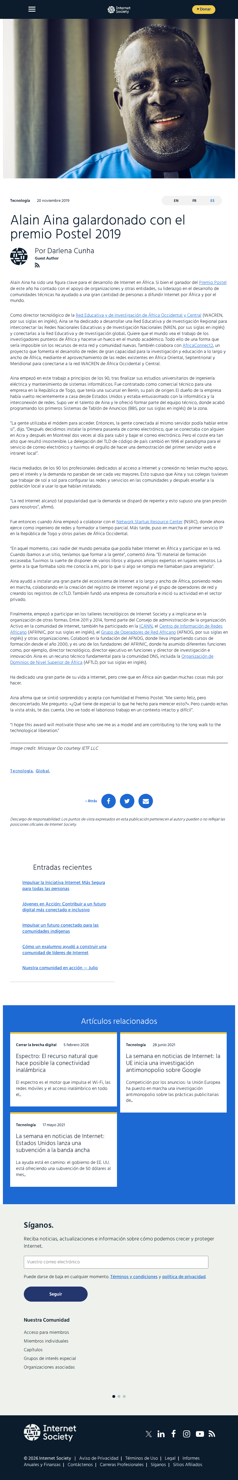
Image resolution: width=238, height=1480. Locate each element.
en (176, 201)
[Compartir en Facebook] (108, 801)
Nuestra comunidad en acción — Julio (60, 968)
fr (194, 201)
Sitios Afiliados (187, 1465)
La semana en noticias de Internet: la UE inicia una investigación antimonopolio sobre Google (173, 1063)
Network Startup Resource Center (149, 522)
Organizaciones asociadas (49, 1367)
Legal (170, 1458)
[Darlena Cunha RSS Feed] (37, 265)
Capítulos (33, 1350)
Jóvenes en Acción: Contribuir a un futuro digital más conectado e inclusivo (64, 907)
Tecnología (21, 771)
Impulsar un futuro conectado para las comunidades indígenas (60, 929)
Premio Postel (213, 283)
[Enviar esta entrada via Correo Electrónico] (145, 801)
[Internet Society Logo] (50, 1432)
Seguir (55, 1294)
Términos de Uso (141, 1458)
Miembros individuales (46, 1341)
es (212, 201)
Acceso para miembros (46, 1332)
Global (42, 771)
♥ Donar (204, 9)
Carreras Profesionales (122, 1465)
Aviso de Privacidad (98, 1458)
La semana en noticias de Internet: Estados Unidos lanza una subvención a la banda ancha (60, 1143)
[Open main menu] (31, 9)
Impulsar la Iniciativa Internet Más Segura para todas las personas (63, 886)
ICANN (146, 626)
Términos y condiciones (134, 1277)
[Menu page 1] (113, 1396)
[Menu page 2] (119, 1396)
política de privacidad (183, 1277)
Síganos (158, 1465)
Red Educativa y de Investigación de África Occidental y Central (138, 315)
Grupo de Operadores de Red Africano (138, 632)
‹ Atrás (91, 801)
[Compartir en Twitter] (127, 801)
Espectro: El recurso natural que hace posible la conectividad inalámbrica (57, 1063)
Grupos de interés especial (50, 1359)
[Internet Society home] (119, 10)
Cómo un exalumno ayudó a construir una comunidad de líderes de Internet (64, 950)
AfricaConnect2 (198, 345)
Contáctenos (80, 1465)
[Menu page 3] (124, 1396)
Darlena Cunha (70, 251)
